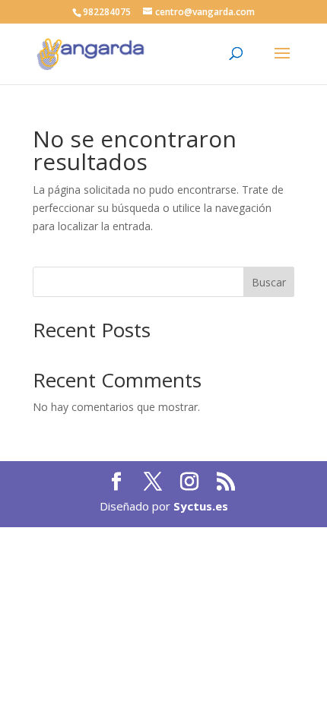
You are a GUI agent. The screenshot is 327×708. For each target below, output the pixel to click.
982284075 (107, 11)
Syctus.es (200, 506)
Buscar (269, 282)
